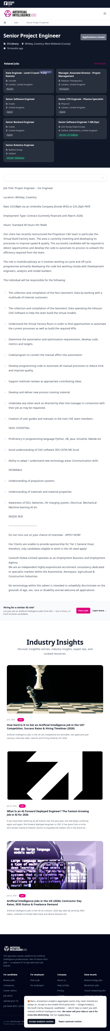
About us (61, 980)
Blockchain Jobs (91, 985)
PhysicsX (65, 103)
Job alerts (7, 995)
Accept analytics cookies (41, 1021)
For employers (37, 985)
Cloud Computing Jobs (95, 990)
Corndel (12, 80)
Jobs (16, 22)
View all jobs (100, 63)
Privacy (60, 990)
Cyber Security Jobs (93, 995)
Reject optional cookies (70, 1021)
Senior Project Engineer (37, 22)
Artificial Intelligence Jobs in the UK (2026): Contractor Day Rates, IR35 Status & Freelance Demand (44, 902)
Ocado (12, 103)
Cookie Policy (64, 1014)
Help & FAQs (63, 985)
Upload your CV (10, 1001)
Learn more (100, 610)
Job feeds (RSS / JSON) (13, 1006)
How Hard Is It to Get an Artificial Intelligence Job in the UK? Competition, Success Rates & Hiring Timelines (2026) (46, 726)
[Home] (4, 22)
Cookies (61, 995)
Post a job (83, 610)
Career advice (10, 990)
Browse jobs (9, 980)
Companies (8, 985)
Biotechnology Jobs (93, 980)
